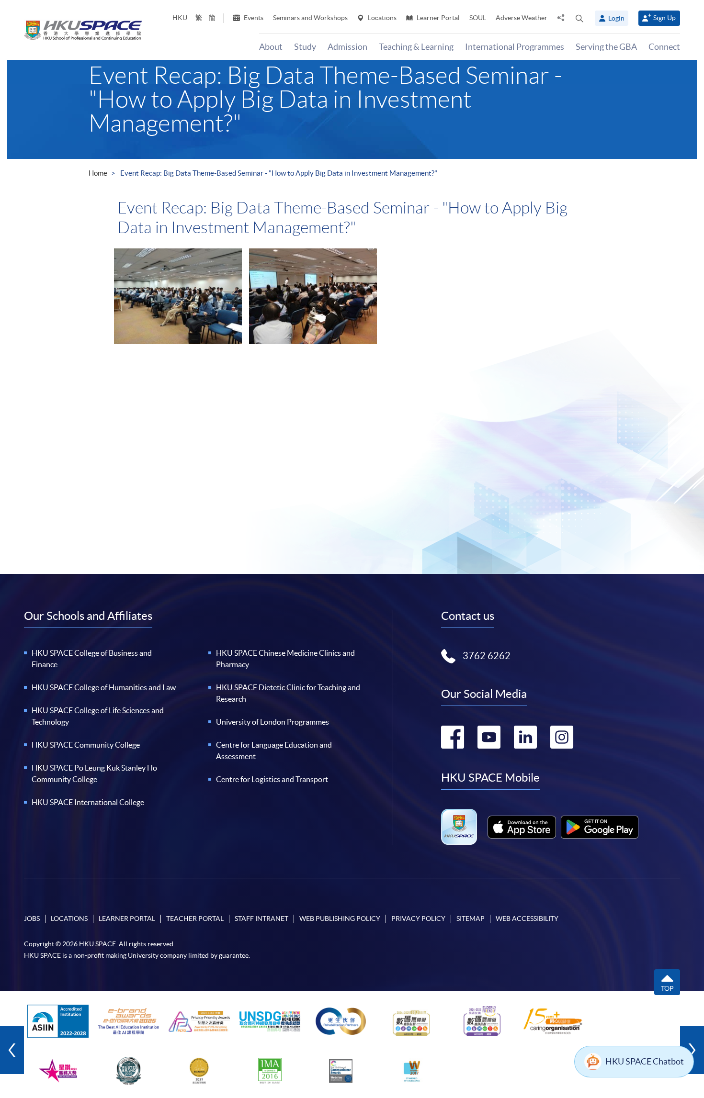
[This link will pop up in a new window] (522, 827)
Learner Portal (437, 18)
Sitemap (470, 918)
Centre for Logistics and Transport (272, 779)
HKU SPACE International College (88, 802)
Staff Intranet (261, 918)
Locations (381, 18)
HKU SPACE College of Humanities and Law (104, 687)
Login (616, 18)
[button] (579, 18)
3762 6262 (487, 655)
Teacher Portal (195, 918)
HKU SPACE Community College (86, 744)
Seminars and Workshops (310, 18)
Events (252, 18)
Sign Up (664, 18)
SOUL (477, 18)
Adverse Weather (521, 18)
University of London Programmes (272, 721)
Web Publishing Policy (339, 918)
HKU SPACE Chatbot (644, 1061)
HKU (179, 18)
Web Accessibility (527, 918)
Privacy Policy (418, 918)
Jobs (32, 918)
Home (98, 173)
